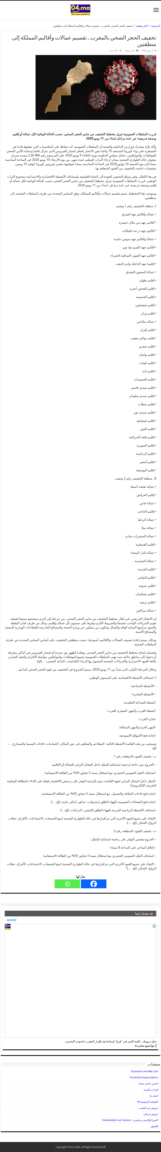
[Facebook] (93, 883)
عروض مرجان (150, 1113)
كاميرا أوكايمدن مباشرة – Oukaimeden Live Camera (130, 1120)
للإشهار (154, 1126)
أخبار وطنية (142, 25)
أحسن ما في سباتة (148, 1083)
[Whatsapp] (67, 883)
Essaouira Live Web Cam (144, 1071)
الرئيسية (155, 25)
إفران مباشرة (151, 1089)
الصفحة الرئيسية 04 (147, 1101)
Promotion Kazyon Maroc (144, 1077)
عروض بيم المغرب (148, 1107)
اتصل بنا (154, 1095)
